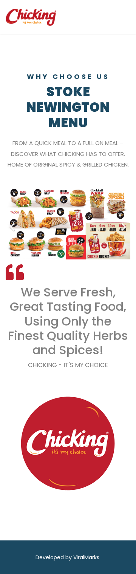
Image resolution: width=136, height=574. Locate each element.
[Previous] (13, 222)
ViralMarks (86, 557)
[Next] (122, 222)
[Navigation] (117, 17)
